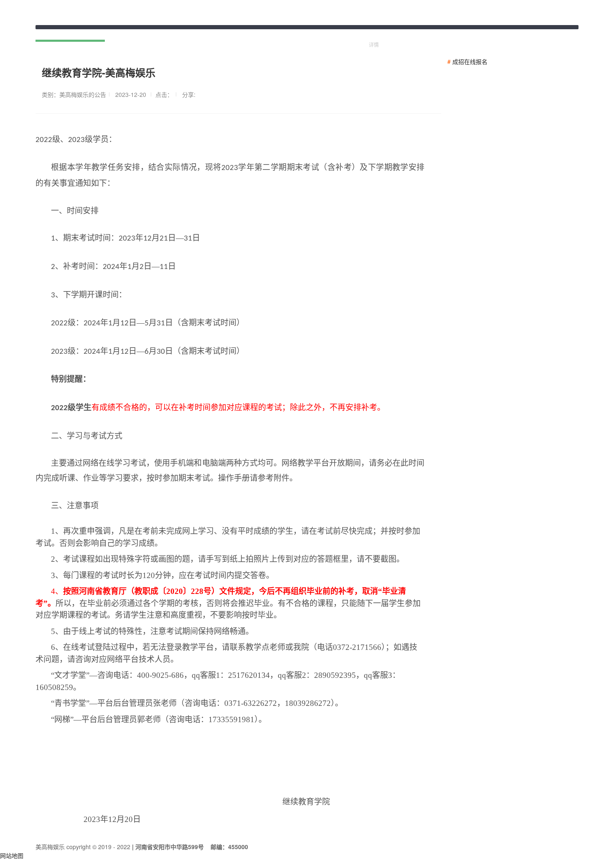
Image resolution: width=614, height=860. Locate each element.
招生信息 (165, 33)
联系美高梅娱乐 (294, 33)
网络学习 (205, 33)
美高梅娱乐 (345, 33)
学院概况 (125, 33)
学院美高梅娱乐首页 (70, 33)
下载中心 (245, 33)
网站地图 (11, 855)
